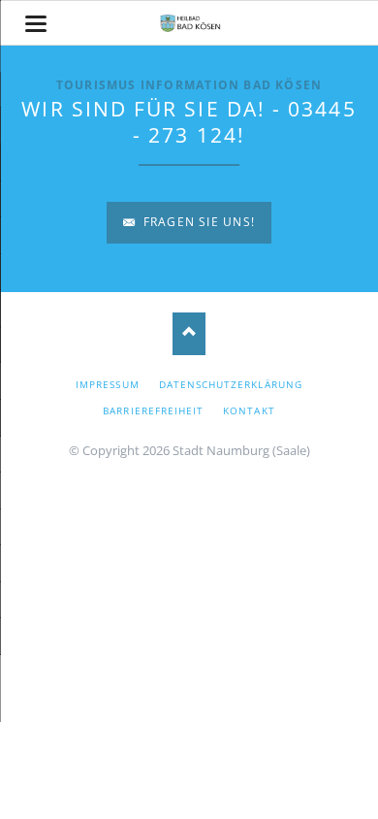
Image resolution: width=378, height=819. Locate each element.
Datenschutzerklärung (230, 384)
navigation (36, 24)
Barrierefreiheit (153, 410)
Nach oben (189, 333)
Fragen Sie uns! (197, 221)
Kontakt (248, 410)
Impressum (107, 384)
